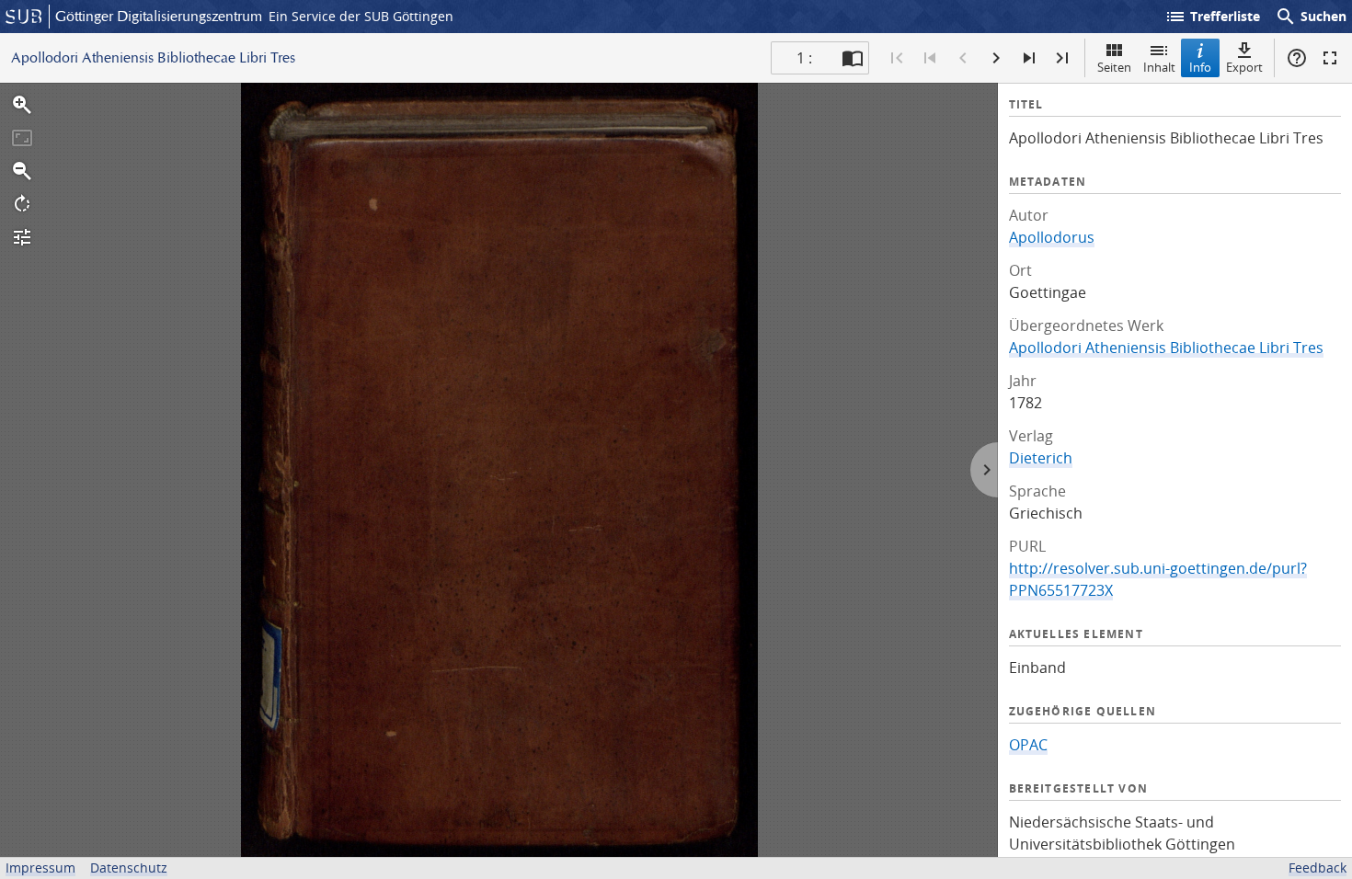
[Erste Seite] (896, 57)
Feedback (1317, 867)
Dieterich (1040, 458)
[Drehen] (22, 204)
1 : (804, 58)
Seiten (1114, 67)
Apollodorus (1051, 237)
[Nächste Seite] (996, 57)
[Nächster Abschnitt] (1029, 57)
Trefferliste (1212, 17)
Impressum (40, 867)
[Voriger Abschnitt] (929, 57)
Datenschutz (128, 867)
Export (1244, 67)
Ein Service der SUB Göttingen (361, 16)
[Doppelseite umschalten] (852, 57)
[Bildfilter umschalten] (22, 237)
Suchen (1310, 17)
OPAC (1028, 745)
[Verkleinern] (22, 171)
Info (1200, 67)
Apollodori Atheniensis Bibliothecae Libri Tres (1166, 347)
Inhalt (1159, 67)
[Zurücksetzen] (22, 137)
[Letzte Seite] (1062, 57)
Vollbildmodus (1329, 57)
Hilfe (1296, 57)
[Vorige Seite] (963, 57)
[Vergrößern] (22, 104)
